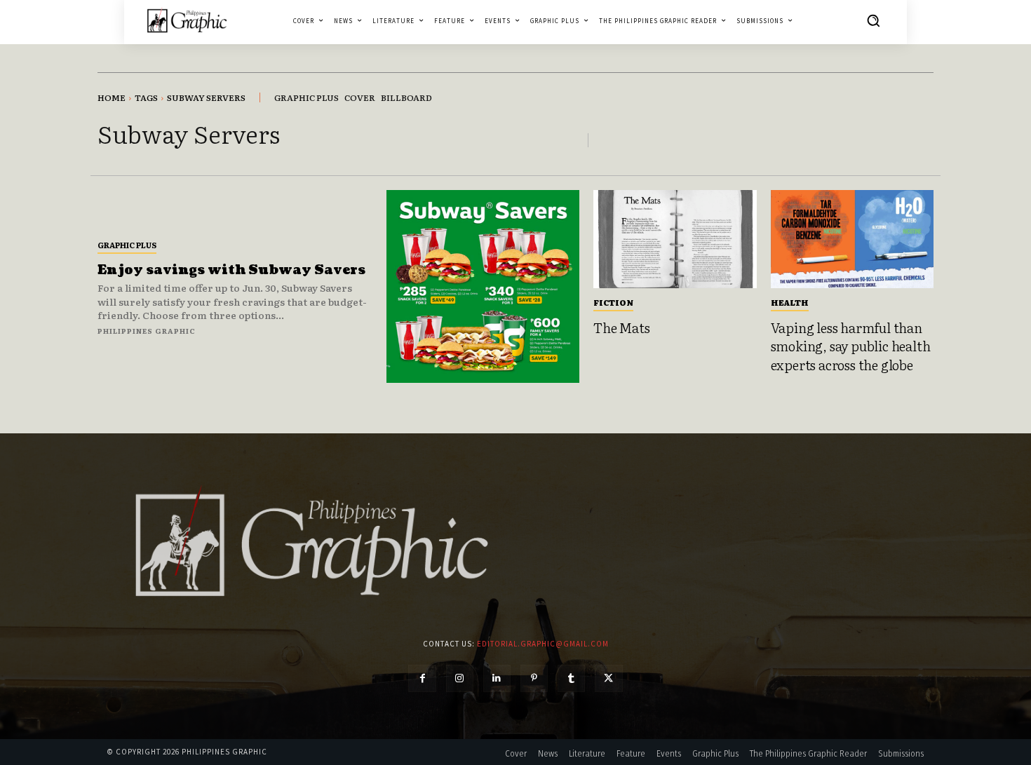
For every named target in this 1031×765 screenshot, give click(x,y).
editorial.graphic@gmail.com (543, 644)
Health (790, 302)
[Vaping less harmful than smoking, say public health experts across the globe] (852, 239)
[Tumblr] (571, 678)
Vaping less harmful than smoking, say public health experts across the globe (851, 346)
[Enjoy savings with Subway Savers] (482, 286)
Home (111, 97)
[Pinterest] (534, 678)
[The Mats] (675, 239)
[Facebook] (422, 678)
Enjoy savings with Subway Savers (231, 270)
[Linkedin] (497, 678)
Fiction (613, 302)
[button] (873, 20)
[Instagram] (459, 678)
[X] (608, 678)
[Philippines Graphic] (187, 20)
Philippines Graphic (146, 330)
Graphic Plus (126, 244)
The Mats (621, 327)
